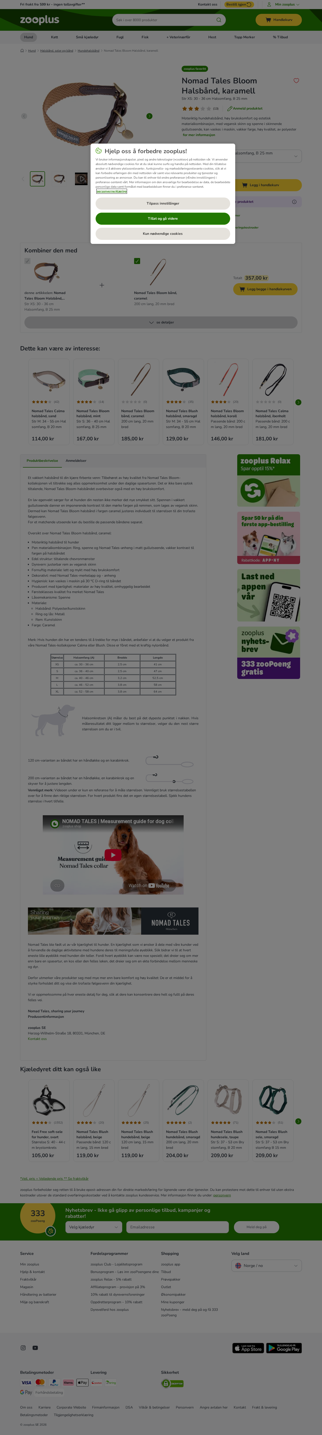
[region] (163, 194)
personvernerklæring (112, 191)
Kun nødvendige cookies (163, 233)
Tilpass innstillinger (163, 203)
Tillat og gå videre (163, 218)
